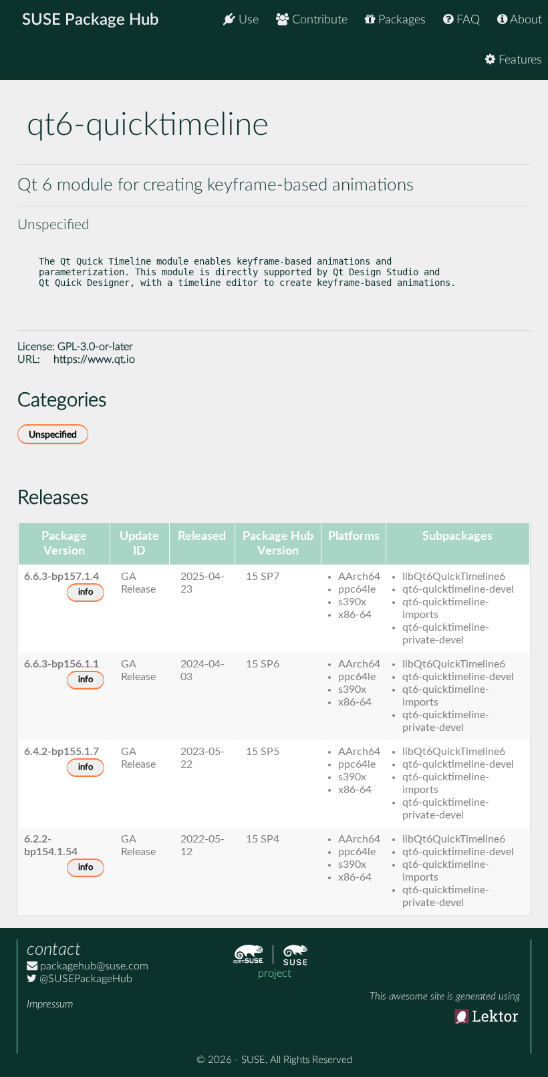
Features (518, 60)
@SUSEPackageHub (84, 978)
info (85, 592)
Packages (400, 20)
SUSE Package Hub (90, 20)
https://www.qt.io (94, 359)
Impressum (50, 1004)
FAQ (466, 20)
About (524, 20)
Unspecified (53, 435)
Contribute (318, 20)
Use (247, 20)
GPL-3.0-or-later (95, 346)
